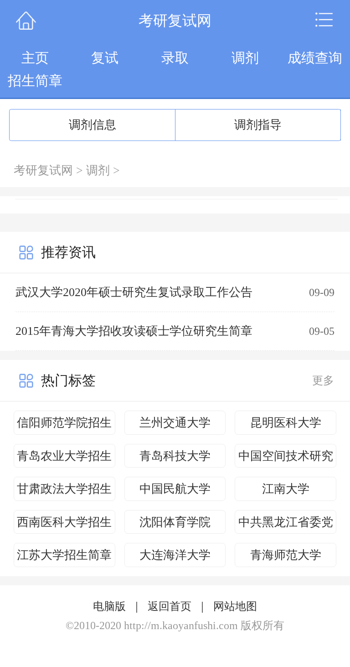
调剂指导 (258, 124)
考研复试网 (43, 170)
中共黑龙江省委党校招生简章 (285, 525)
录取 (175, 57)
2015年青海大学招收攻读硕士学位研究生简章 (133, 331)
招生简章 (35, 80)
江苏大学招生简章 (64, 555)
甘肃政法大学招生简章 (64, 491)
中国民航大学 (175, 488)
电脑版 (109, 606)
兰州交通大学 (175, 422)
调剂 (245, 57)
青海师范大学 (285, 555)
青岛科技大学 (175, 456)
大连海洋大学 (175, 555)
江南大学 (285, 488)
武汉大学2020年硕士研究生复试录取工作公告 (133, 292)
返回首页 (169, 606)
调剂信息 (92, 124)
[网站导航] (324, 20)
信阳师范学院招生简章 (64, 425)
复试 (104, 57)
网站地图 (235, 606)
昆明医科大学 (285, 422)
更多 (323, 380)
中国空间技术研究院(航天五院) (285, 458)
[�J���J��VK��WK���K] (26, 20)
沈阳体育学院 (175, 522)
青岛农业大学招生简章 (64, 458)
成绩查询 (315, 57)
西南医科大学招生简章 (64, 525)
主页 (35, 57)
